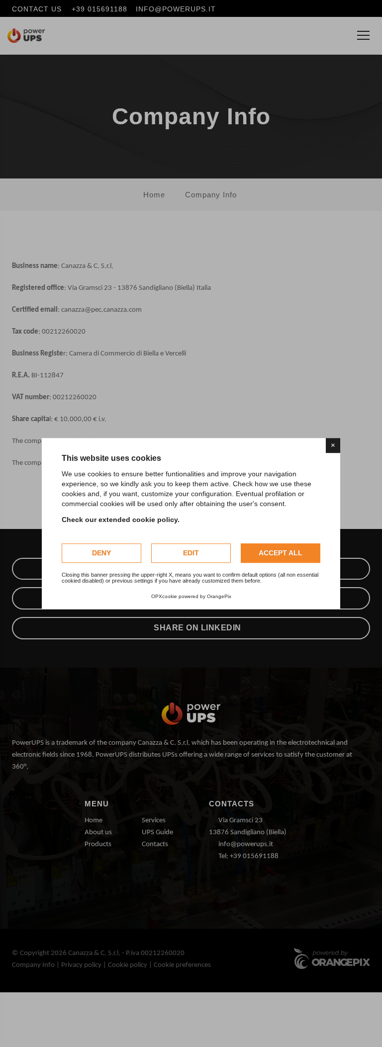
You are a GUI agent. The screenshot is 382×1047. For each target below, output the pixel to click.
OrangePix (219, 596)
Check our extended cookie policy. (121, 520)
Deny (101, 553)
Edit (191, 553)
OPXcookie (164, 596)
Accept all (280, 553)
